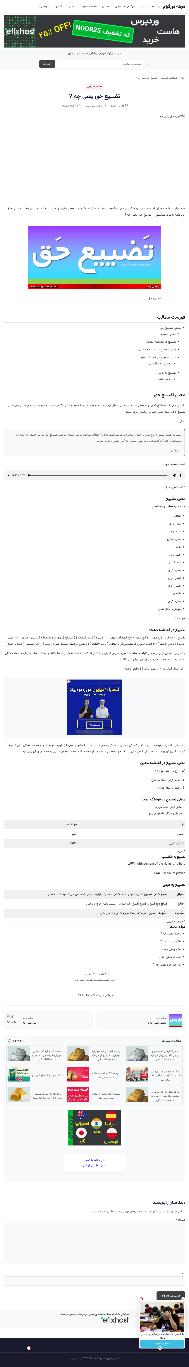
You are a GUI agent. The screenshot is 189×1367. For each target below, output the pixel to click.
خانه (183, 78)
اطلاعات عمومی (89, 7)
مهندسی (44, 7)
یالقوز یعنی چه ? (170, 941)
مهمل (177, 609)
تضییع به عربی (167, 373)
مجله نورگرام (174, 6)
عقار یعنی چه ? (171, 949)
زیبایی (144, 7)
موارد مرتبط (164, 379)
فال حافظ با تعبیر (94, 1160)
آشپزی (58, 7)
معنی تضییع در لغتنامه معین (157, 349)
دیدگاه (180, 1220)
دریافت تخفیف (162, 1344)
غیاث (90, 637)
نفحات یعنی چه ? (170, 957)
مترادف (180, 506)
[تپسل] (29, 1348)
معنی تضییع (168, 334)
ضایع (177, 539)
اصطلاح (161, 405)
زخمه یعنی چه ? (170, 933)
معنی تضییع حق (170, 328)
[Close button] (183, 1299)
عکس (106, 7)
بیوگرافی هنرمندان (125, 7)
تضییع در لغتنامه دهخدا (161, 341)
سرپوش (176, 450)
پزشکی (71, 7)
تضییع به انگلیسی (160, 363)
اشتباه (180, 843)
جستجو (47, 64)
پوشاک (156, 7)
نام (183, 1273)
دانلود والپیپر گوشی (94, 1165)
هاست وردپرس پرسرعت (92, 1314)
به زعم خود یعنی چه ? (167, 964)
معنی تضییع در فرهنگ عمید (158, 357)
